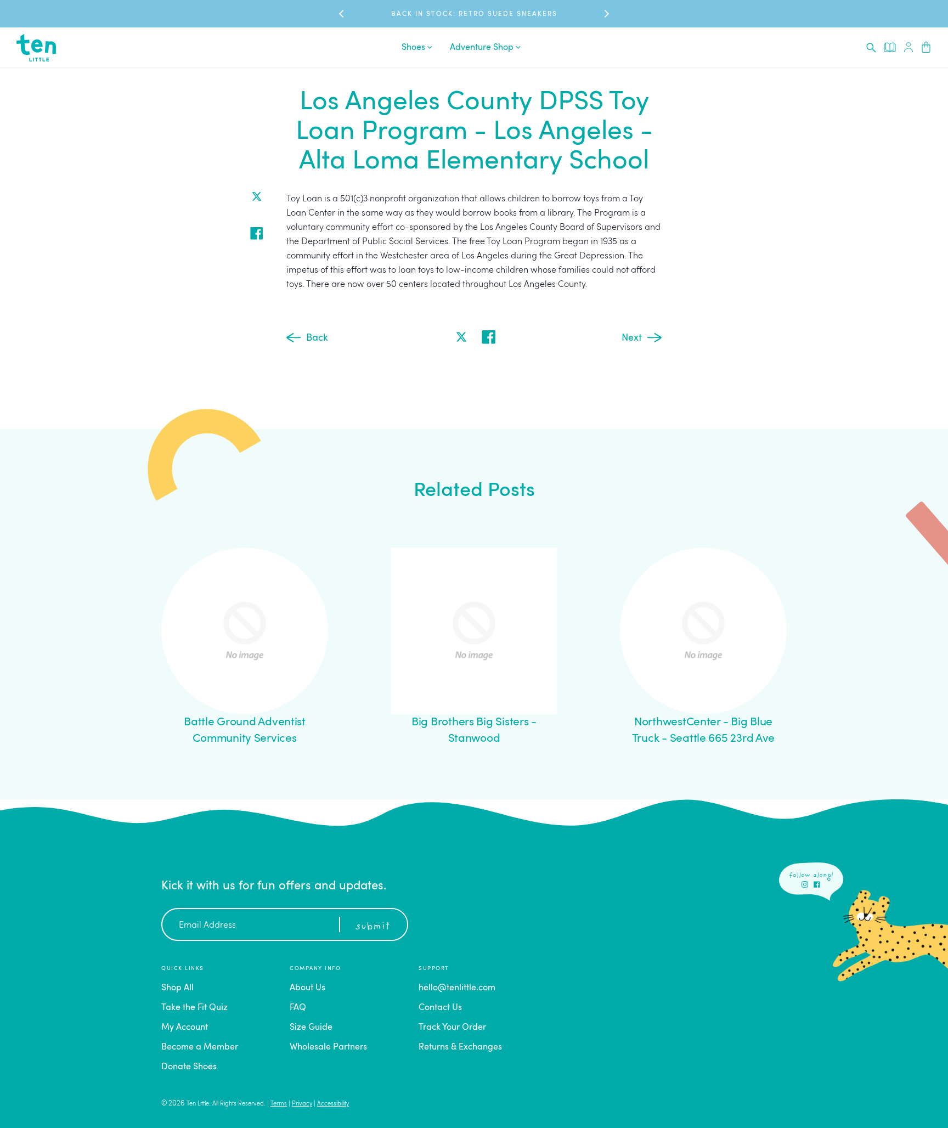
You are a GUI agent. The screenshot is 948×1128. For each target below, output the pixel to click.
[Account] (908, 47)
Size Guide (311, 1027)
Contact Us (440, 1007)
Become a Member (199, 1047)
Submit (373, 926)
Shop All (177, 988)
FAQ (298, 1007)
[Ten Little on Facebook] (817, 884)
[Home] (36, 47)
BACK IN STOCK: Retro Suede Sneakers (474, 14)
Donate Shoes (189, 1067)
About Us (307, 988)
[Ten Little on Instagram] (805, 884)
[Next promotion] (605, 14)
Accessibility (333, 1104)
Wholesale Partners (328, 1047)
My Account (184, 1027)
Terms (278, 1104)
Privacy (302, 1104)
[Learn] (889, 47)
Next (632, 338)
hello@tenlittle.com (457, 988)
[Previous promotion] (342, 14)
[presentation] (871, 47)
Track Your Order (452, 1027)
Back (317, 338)
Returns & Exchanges (460, 1047)
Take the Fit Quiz (194, 1007)
